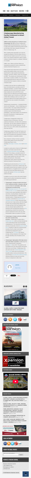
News (8, 11)
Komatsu (16, 143)
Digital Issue (25, 15)
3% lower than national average (19, 254)
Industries (21, 11)
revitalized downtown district (13, 151)
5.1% (11, 245)
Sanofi (20, 143)
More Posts (17, 268)
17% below (16, 232)
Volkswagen (11, 143)
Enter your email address (9, 453)
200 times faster (16, 172)
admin (17, 265)
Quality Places (14, 11)
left (3, 15)
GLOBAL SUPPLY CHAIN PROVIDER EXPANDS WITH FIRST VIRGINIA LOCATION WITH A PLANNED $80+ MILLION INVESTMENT (15, 399)
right (27, 10)
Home (4, 11)
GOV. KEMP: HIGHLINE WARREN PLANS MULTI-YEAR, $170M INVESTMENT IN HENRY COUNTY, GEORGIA (15, 421)
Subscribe (17, 15)
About (5, 15)
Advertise (11, 15)
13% (26, 208)
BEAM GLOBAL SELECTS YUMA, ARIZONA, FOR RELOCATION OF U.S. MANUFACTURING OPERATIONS (15, 405)
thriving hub (21, 164)
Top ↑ (26, 474)
